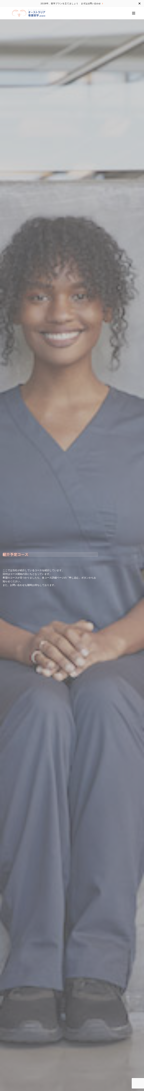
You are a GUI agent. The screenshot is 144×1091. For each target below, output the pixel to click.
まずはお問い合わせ (91, 3)
